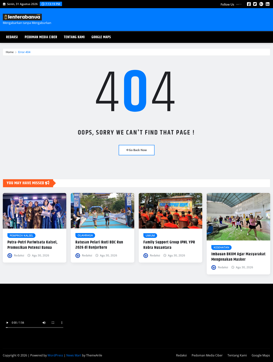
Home (10, 52)
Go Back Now (138, 150)
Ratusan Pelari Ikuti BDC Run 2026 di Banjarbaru (99, 245)
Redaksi (12, 37)
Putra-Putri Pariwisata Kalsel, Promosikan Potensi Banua (32, 245)
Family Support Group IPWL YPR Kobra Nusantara (169, 245)
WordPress (55, 355)
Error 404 (24, 52)
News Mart (73, 355)
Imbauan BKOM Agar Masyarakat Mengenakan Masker (238, 257)
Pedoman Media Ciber (41, 37)
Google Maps (101, 37)
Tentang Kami (74, 37)
